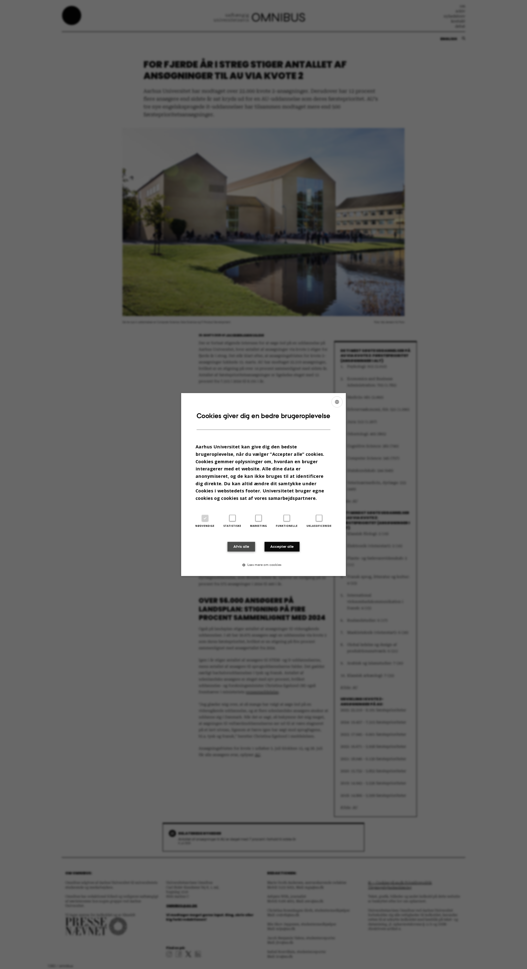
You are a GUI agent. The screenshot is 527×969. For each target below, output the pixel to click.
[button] (263, 564)
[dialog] (263, 484)
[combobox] (337, 402)
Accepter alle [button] (282, 546)
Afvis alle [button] (241, 546)
